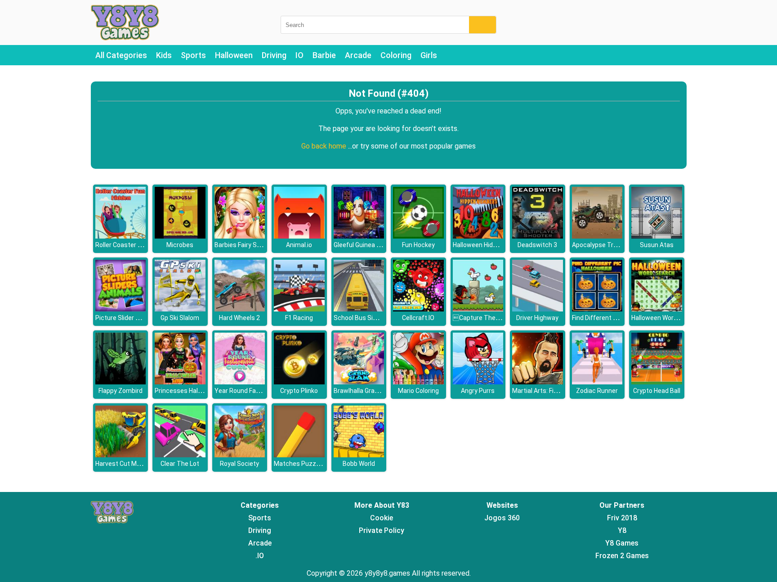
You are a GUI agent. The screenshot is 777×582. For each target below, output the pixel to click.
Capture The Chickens (488, 317)
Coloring (395, 55)
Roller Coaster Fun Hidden (132, 244)
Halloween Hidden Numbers (492, 244)
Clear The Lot (180, 463)
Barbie (324, 55)
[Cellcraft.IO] (418, 309)
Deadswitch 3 (537, 244)
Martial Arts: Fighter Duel (547, 390)
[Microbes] (180, 236)
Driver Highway (537, 317)
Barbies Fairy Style (241, 244)
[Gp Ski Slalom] (180, 309)
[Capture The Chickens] (478, 309)
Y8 (622, 530)
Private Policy (381, 530)
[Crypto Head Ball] (656, 382)
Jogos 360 (502, 518)
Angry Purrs (478, 390)
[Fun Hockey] (418, 236)
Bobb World (359, 463)
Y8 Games (622, 543)
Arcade (358, 55)
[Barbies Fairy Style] (239, 236)
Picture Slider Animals (127, 317)
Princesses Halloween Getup (196, 390)
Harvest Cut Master (123, 463)
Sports (193, 55)
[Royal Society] (239, 455)
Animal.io (299, 244)
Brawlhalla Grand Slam (366, 390)
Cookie (381, 518)
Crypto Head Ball (656, 390)
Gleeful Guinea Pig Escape (371, 244)
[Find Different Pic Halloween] (597, 309)
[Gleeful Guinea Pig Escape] (359, 236)
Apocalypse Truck (598, 244)
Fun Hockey (418, 244)
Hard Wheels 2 (239, 317)
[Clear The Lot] (180, 455)
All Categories (121, 55)
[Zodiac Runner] (597, 382)
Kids (164, 55)
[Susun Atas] (656, 236)
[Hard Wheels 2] (239, 309)
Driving (274, 55)
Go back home (324, 146)
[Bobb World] (359, 455)
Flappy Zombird (120, 390)
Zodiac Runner (597, 390)
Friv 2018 (622, 518)
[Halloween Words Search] (656, 309)
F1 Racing (299, 317)
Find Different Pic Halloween (612, 317)
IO (299, 55)
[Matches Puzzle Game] (299, 455)
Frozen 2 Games (622, 555)
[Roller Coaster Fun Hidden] (120, 236)
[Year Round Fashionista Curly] (239, 382)
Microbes (179, 244)
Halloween (234, 55)
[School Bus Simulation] (359, 309)
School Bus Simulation (366, 317)
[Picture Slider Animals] (120, 309)
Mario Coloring (418, 390)
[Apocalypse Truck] (597, 236)
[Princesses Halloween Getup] (180, 382)
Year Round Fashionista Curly (256, 390)
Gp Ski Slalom (180, 317)
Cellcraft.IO (418, 317)
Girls (428, 55)
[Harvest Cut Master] (120, 455)
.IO (259, 555)
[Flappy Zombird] (120, 382)
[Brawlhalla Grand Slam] (359, 382)
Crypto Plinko (299, 390)
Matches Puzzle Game (306, 463)
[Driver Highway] (537, 309)
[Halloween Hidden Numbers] (478, 236)
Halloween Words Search (667, 317)
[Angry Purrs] (478, 382)
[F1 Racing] (299, 309)
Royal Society (239, 463)
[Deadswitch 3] (537, 236)
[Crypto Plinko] (299, 382)
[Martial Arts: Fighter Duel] (537, 382)
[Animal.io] (299, 236)
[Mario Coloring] (418, 382)
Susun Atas (657, 244)
